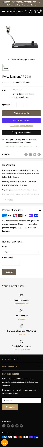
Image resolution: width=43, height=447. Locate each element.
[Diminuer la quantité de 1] (14, 104)
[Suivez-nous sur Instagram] (12, 425)
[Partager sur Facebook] (26, 154)
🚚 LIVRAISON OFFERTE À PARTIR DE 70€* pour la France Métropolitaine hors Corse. (21, 3)
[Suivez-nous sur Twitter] (8, 425)
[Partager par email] (39, 154)
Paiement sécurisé (21, 304)
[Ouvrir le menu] (3, 11)
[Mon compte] (30, 11)
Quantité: (6, 105)
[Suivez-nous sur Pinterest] (17, 425)
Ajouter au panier (21, 113)
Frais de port (29, 94)
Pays (4, 247)
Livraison (21, 319)
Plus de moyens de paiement (21, 126)
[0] (38, 11)
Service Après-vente (21, 350)
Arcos (5, 82)
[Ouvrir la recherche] (26, 11)
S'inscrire (10, 407)
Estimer (9, 272)
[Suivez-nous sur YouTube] (21, 425)
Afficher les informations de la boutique (21, 146)
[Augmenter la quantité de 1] (26, 104)
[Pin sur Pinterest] (30, 154)
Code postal (7, 258)
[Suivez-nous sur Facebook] (4, 425)
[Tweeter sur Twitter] (34, 154)
